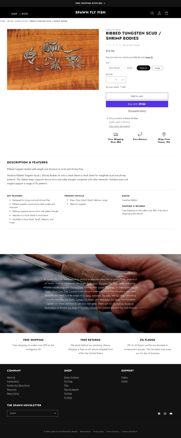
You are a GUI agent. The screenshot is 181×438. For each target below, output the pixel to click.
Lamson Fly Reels (85, 299)
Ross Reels (118, 283)
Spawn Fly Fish (57, 431)
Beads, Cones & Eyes (17, 21)
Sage (82, 283)
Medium (143, 68)
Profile (124, 381)
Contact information (129, 431)
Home (2, 21)
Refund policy (85, 431)
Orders (124, 377)
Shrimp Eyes (76, 287)
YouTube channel (88, 307)
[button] (152, 13)
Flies (66, 385)
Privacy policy (99, 431)
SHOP (14, 14)
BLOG (25, 13)
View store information (119, 126)
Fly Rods (68, 393)
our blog (72, 307)
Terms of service (113, 431)
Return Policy (13, 393)
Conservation (13, 381)
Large (157, 68)
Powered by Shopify (70, 431)
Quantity (109, 74)
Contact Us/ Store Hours (18, 385)
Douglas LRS (105, 283)
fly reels (120, 295)
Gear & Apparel (71, 389)
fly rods (106, 295)
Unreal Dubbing (106, 287)
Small (131, 68)
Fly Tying (68, 381)
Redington (92, 283)
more (132, 283)
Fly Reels (68, 397)
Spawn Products (71, 377)
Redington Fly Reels (110, 299)
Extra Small (116, 68)
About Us (11, 377)
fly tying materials (92, 295)
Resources (11, 389)
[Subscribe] (55, 413)
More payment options (137, 111)
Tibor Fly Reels (67, 299)
